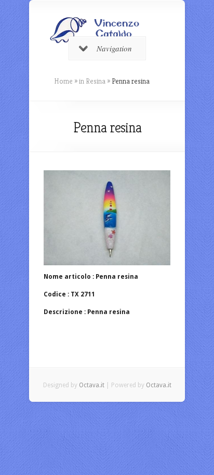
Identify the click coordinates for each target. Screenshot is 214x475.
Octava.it (91, 385)
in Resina (92, 81)
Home (63, 81)
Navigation (114, 48)
